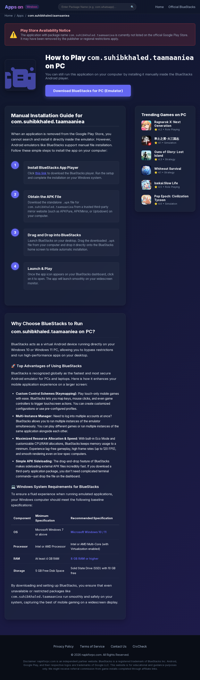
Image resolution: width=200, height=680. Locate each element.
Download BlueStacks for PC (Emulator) (88, 91)
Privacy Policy (64, 646)
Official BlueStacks (181, 7)
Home (159, 7)
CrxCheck (140, 646)
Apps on (21, 7)
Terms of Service (92, 646)
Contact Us (118, 646)
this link (40, 173)
